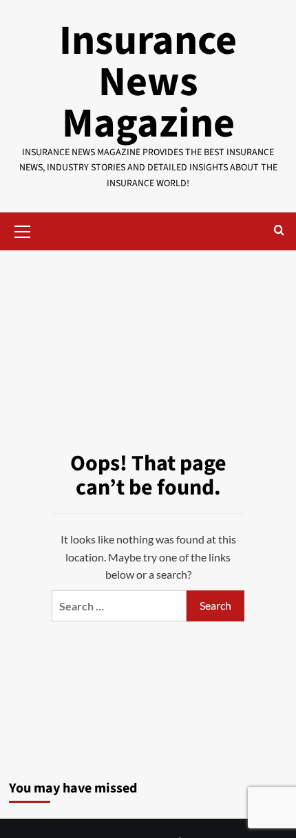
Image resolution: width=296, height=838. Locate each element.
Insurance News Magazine (148, 82)
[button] (22, 229)
